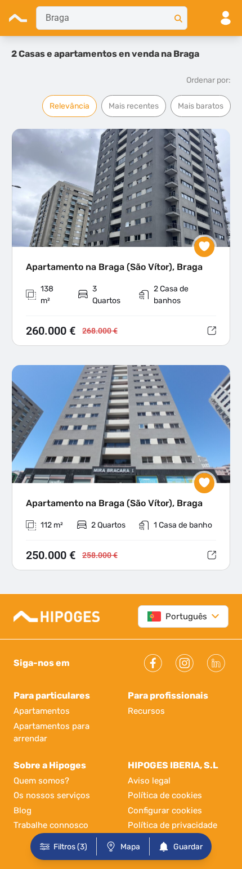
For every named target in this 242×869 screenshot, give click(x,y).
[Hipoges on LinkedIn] (216, 663)
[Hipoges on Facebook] (153, 663)
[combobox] (111, 18)
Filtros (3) (70, 847)
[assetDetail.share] (211, 330)
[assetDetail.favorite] (204, 247)
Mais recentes (134, 106)
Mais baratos (200, 106)
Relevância (69, 106)
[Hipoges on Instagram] (184, 663)
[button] (121, 238)
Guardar (188, 847)
